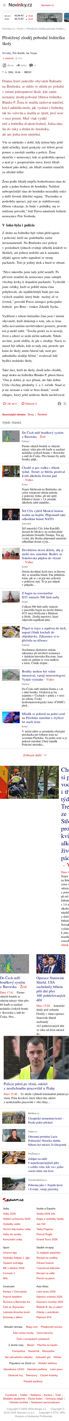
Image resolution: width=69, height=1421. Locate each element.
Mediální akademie (14, 1398)
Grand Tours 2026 (47, 1239)
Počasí (25, 441)
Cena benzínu (45, 1332)
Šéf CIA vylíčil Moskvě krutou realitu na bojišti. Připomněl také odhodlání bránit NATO (44, 514)
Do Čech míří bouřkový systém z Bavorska (42, 434)
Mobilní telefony (47, 1363)
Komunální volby (12, 1239)
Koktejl (25, 645)
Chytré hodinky (49, 1375)
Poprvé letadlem (12, 1296)
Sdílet (24, 65)
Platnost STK (44, 1317)
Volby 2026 (9, 1213)
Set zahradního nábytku (19, 1357)
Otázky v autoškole (47, 1312)
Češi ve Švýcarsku (13, 1306)
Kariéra (48, 1394)
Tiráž (58, 1394)
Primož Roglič (44, 1234)
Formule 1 (9, 1273)
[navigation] (4, 5)
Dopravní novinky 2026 (49, 1301)
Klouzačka (48, 1351)
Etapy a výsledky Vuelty (50, 1218)
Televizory (31, 1375)
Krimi (25, 484)
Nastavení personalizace (45, 1402)
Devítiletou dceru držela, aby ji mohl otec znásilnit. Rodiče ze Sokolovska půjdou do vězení (42, 554)
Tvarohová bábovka (48, 1268)
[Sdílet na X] (65, 403)
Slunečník (33, 1351)
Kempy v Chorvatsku (15, 1291)
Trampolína (18, 1351)
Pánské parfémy (33, 1381)
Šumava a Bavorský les (16, 1301)
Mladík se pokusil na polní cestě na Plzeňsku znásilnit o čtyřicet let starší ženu (43, 717)
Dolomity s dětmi (12, 1317)
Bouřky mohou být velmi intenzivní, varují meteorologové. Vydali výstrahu (44, 675)
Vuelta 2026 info (45, 1213)
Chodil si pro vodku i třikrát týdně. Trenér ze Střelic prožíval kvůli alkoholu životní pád (43, 471)
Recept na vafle (45, 1273)
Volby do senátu (12, 1234)
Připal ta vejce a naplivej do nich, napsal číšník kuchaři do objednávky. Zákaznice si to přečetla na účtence (44, 634)
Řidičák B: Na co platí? (49, 1306)
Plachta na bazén (47, 1345)
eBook (10, 65)
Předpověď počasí (51, 1326)
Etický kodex (35, 1398)
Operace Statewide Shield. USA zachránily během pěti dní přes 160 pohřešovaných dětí (50, 988)
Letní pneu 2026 (46, 1291)
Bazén (30, 1345)
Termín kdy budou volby (17, 1229)
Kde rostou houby (23, 1332)
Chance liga (10, 1252)
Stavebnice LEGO (13, 1369)
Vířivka (57, 1357)
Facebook (11, 1394)
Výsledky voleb (11, 1223)
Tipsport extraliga (13, 1262)
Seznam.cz (47, 5)
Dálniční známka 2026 (49, 1296)
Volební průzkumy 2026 (16, 1218)
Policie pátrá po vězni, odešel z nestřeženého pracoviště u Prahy (29, 1086)
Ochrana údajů (54, 1398)
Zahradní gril (43, 1357)
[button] (11, 436)
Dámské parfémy (37, 1369)
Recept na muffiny (47, 1257)
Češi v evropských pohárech (33, 1338)
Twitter (24, 1394)
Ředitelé (42, 414)
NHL (5, 1278)
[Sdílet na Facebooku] (59, 403)
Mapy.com (32, 1326)
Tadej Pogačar (44, 1229)
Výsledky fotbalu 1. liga (16, 1257)
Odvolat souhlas (18, 1402)
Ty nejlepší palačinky (48, 1252)
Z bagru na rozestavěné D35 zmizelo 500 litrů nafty (40, 595)
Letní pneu (56, 1369)
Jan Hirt (40, 1223)
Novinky (6, 53)
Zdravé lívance (45, 1262)
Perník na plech (45, 1278)
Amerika (26, 523)
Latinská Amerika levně (16, 1312)
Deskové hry (15, 1375)
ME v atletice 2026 (13, 1268)
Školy (31, 414)
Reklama (36, 1394)
